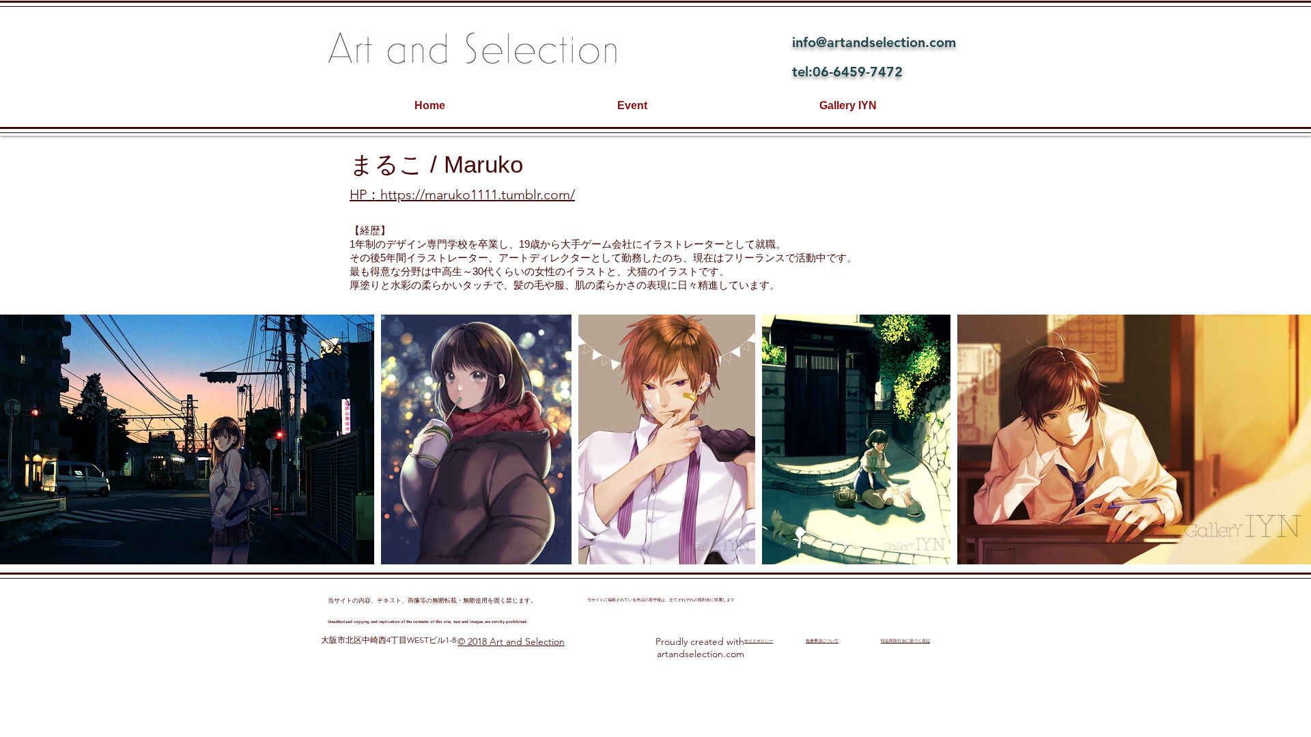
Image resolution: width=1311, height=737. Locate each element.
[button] (187, 439)
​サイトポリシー (758, 641)
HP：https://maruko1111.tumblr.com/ (462, 194)
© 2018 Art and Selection (511, 641)
